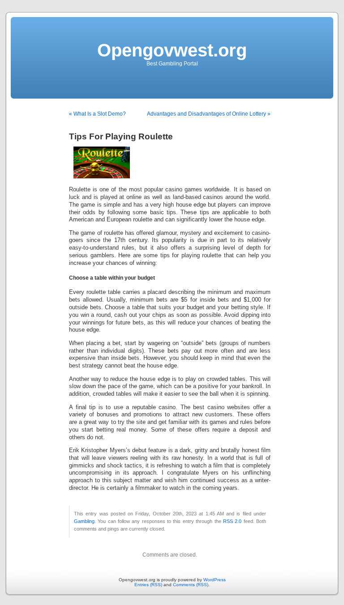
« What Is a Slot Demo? (97, 114)
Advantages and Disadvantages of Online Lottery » (209, 114)
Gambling (84, 521)
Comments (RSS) (190, 584)
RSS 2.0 (232, 521)
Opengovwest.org (172, 50)
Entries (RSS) (148, 584)
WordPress (214, 579)
